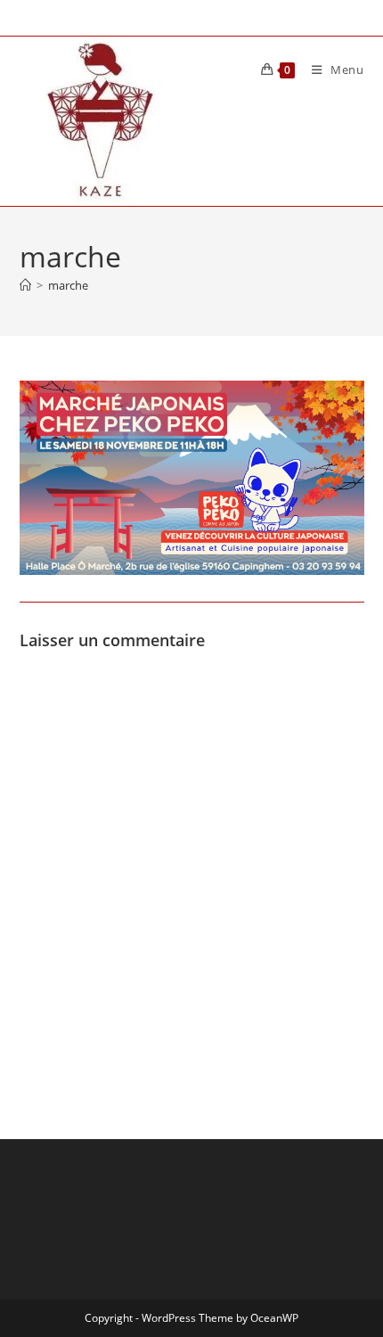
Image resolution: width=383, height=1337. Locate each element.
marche (68, 285)
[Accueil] (25, 285)
